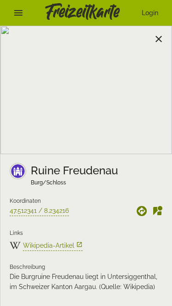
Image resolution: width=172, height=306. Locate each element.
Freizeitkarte (82, 13)
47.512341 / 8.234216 (39, 210)
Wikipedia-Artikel (53, 245)
